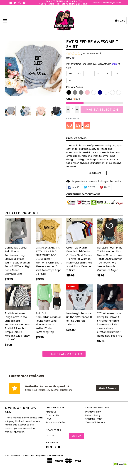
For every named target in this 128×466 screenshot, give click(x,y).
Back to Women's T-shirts (66, 354)
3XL (79, 73)
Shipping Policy (93, 418)
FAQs (49, 418)
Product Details (76, 138)
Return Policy (92, 415)
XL (117, 73)
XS (70, 80)
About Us (51, 411)
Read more (95, 172)
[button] (83, 53)
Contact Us (52, 415)
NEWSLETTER (53, 430)
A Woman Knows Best (20, 409)
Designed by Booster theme (49, 455)
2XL (70, 73)
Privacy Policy (93, 411)
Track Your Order (55, 422)
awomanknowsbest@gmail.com (107, 2)
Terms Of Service (95, 422)
